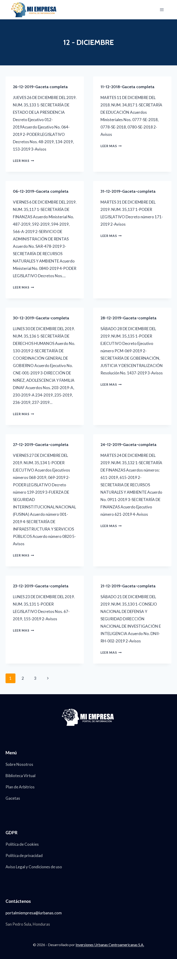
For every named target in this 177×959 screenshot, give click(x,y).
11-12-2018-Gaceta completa (127, 86)
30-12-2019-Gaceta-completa (41, 318)
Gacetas (13, 798)
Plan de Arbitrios (20, 786)
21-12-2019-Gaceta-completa (128, 586)
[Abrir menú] (161, 9)
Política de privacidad (24, 855)
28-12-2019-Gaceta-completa (128, 318)
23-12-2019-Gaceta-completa (40, 586)
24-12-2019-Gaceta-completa (128, 444)
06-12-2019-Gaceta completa (40, 191)
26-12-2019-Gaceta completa (40, 86)
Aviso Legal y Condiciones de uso (34, 866)
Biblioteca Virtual (20, 775)
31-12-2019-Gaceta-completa (128, 191)
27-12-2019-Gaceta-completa (40, 444)
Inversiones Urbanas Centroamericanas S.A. (110, 944)
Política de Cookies (22, 844)
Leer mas (23, 161)
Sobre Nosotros (19, 764)
